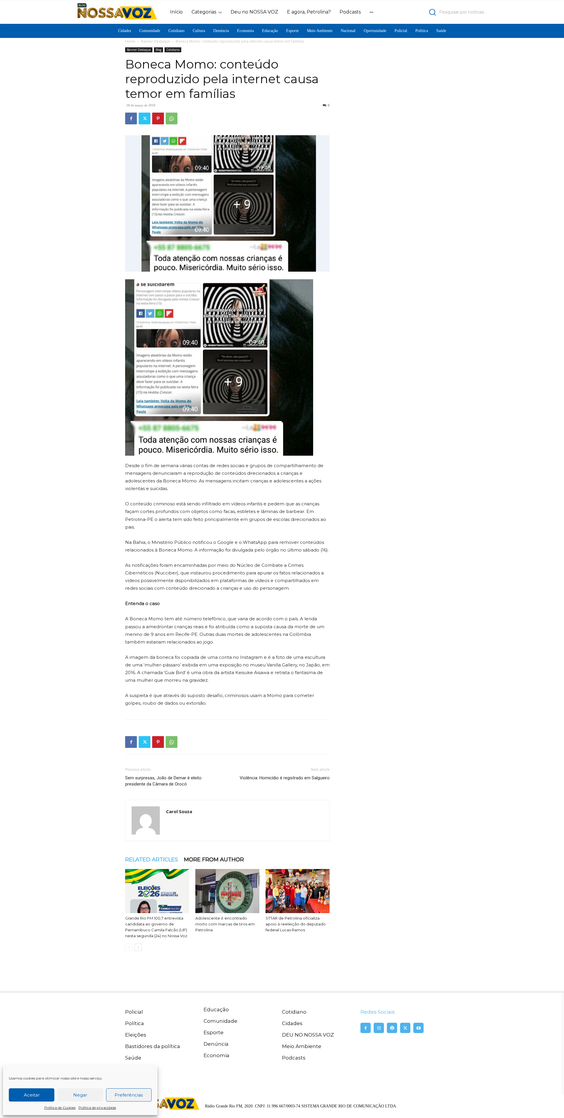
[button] (436, 12)
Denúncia (216, 1044)
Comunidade (220, 1021)
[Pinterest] (158, 118)
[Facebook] (131, 118)
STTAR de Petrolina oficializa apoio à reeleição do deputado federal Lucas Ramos (296, 924)
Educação (216, 1009)
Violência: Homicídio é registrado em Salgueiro (285, 778)
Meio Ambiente (301, 1046)
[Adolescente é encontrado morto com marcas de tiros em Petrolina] (227, 891)
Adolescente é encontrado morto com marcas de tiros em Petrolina (225, 924)
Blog (158, 50)
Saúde (133, 1058)
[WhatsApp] (171, 118)
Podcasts (294, 1058)
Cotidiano (172, 50)
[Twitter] (144, 118)
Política (134, 1023)
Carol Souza (179, 811)
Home (130, 41)
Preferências (129, 1095)
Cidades (292, 1023)
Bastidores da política (152, 1046)
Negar (80, 1095)
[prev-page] (128, 947)
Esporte (214, 1032)
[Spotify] (392, 1028)
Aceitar (32, 1095)
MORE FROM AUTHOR (214, 859)
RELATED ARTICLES (151, 859)
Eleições (135, 1035)
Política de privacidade (97, 1107)
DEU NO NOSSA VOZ (308, 1035)
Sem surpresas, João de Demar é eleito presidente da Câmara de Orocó (163, 781)
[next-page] (138, 947)
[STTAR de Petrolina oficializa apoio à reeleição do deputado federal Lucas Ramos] (298, 891)
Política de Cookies (59, 1107)
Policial (134, 1012)
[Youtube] (418, 1028)
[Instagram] (379, 1028)
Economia (216, 1055)
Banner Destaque (155, 41)
